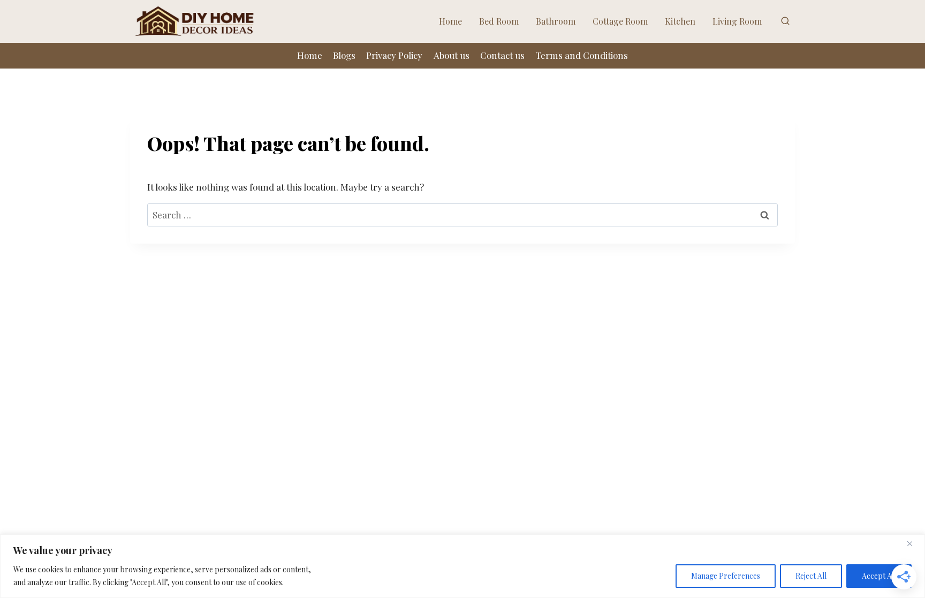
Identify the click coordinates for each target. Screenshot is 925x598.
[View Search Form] (785, 21)
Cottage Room (620, 21)
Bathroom (555, 21)
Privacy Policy (394, 55)
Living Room (737, 21)
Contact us (502, 55)
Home (450, 21)
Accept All (879, 576)
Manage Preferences (725, 576)
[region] (462, 566)
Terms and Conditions (581, 55)
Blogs (344, 55)
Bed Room (499, 21)
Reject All (811, 576)
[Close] (913, 543)
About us (451, 55)
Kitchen (680, 21)
